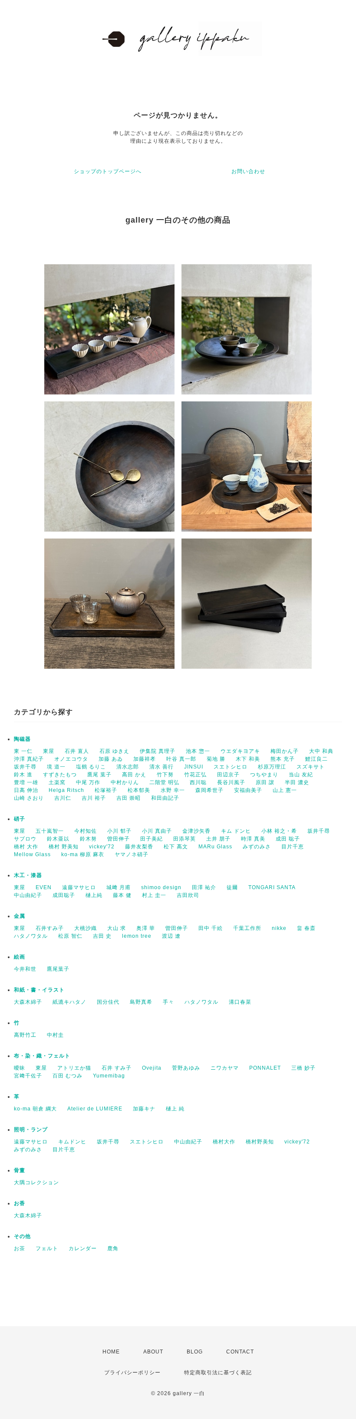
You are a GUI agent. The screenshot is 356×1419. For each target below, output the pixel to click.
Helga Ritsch (66, 790)
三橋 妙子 (303, 1068)
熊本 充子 (282, 759)
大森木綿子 (28, 1002)
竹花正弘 (195, 775)
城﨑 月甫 (118, 887)
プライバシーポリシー (132, 1373)
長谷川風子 (231, 782)
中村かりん (125, 782)
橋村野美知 (260, 1142)
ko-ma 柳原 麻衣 (82, 854)
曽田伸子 (118, 839)
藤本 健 (122, 895)
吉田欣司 (188, 895)
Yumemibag (109, 1076)
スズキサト (311, 767)
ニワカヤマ (225, 1068)
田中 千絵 (210, 928)
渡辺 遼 (171, 936)
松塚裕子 (106, 790)
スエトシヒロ (230, 767)
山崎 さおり (29, 798)
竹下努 (165, 775)
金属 (19, 916)
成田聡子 (64, 895)
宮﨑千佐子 (28, 1076)
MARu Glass (215, 847)
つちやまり (264, 775)
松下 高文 (176, 847)
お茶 (19, 1248)
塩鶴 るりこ (91, 767)
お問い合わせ (248, 171)
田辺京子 (228, 775)
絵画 (19, 957)
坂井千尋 (25, 767)
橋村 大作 (26, 847)
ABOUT (153, 1352)
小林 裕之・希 (279, 831)
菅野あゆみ (186, 1068)
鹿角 (113, 1248)
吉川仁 (62, 798)
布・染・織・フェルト (42, 1056)
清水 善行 (161, 767)
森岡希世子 (209, 790)
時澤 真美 (253, 839)
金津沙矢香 (196, 831)
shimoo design (161, 887)
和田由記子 (165, 798)
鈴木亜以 (58, 839)
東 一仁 (23, 751)
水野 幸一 (173, 790)
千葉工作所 (247, 928)
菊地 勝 (216, 759)
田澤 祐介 (204, 887)
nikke (279, 928)
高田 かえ (134, 775)
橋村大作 (224, 1142)
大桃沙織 (85, 928)
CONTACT (240, 1352)
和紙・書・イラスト (39, 990)
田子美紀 (151, 839)
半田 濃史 (297, 782)
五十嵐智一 (50, 831)
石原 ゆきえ (114, 751)
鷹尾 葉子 (99, 775)
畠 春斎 (306, 928)
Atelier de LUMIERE (94, 1109)
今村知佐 (85, 831)
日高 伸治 (26, 790)
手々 (168, 1002)
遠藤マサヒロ (79, 887)
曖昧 (19, 1068)
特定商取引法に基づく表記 (218, 1373)
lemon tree (137, 936)
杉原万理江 (272, 767)
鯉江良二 (316, 759)
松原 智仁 (70, 936)
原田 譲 (265, 782)
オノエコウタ (71, 759)
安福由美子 (248, 790)
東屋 (48, 751)
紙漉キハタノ (69, 1002)
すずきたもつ (60, 775)
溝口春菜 (240, 1002)
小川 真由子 (157, 831)
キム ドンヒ (236, 831)
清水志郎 (127, 767)
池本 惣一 (198, 751)
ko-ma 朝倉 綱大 (35, 1109)
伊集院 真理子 (157, 751)
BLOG (195, 1352)
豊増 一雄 (26, 782)
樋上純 (94, 895)
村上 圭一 (154, 895)
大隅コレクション (36, 1182)
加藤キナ (144, 1109)
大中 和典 (321, 751)
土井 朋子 (218, 839)
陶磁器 (22, 739)
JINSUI (193, 767)
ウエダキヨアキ (240, 751)
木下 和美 (248, 759)
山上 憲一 (285, 790)
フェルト (47, 1248)
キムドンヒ (72, 1142)
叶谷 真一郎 (181, 759)
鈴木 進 (23, 775)
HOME (111, 1352)
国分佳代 (108, 1002)
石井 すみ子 (117, 1068)
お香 (19, 1203)
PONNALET (265, 1068)
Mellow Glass (32, 854)
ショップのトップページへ (108, 171)
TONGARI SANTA (272, 887)
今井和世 (25, 969)
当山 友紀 (301, 775)
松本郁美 (139, 790)
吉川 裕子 (94, 798)
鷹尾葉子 (58, 969)
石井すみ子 (50, 928)
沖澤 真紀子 (29, 759)
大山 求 (116, 928)
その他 (22, 1236)
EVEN (44, 887)
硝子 (19, 819)
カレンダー (83, 1248)
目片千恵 (292, 847)
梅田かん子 (284, 751)
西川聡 (198, 782)
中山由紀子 (28, 895)
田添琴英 (184, 839)
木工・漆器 (28, 875)
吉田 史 (102, 936)
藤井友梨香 (139, 847)
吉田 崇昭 (128, 798)
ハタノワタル (31, 936)
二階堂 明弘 (164, 782)
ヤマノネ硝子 (131, 854)
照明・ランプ (31, 1130)
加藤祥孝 (144, 759)
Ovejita (152, 1068)
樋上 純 (175, 1109)
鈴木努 (88, 839)
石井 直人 (77, 751)
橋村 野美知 (64, 847)
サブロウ (25, 839)
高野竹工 (25, 1035)
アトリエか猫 (74, 1068)
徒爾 (232, 887)
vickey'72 (102, 847)
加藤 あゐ (111, 759)
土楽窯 (57, 782)
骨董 (19, 1170)
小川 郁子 (119, 831)
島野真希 (141, 1002)
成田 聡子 (288, 839)
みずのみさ (257, 847)
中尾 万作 (88, 782)
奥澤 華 (145, 928)
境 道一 (56, 767)
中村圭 (55, 1035)
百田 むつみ (67, 1076)
